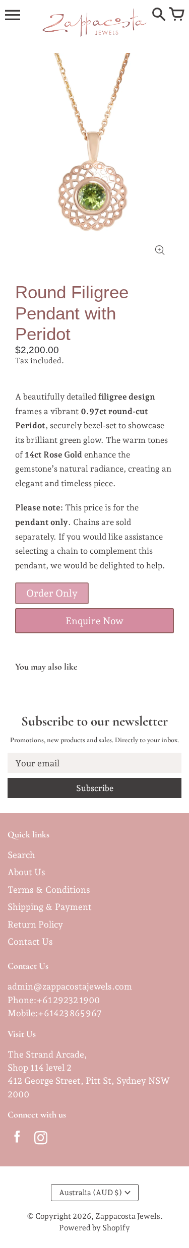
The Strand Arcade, (47, 1054)
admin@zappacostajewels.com (70, 986)
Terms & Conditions (49, 889)
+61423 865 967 (70, 1013)
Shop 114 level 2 (40, 1067)
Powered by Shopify (94, 1227)
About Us (26, 872)
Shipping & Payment (50, 906)
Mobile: (23, 1013)
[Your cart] (176, 15)
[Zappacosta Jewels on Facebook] (17, 1140)
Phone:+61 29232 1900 (54, 1000)
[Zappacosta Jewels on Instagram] (40, 1140)
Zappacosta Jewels (127, 1216)
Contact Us (30, 941)
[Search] (158, 15)
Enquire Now (94, 621)
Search (21, 854)
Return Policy (35, 924)
